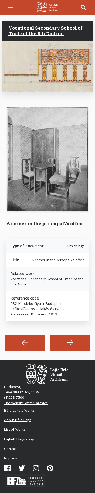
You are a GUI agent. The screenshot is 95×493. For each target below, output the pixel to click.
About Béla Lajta (17, 419)
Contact (10, 448)
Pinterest (50, 468)
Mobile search (83, 7)
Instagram (36, 468)
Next (70, 343)
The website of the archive (26, 402)
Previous (25, 343)
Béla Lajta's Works (19, 410)
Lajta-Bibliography (19, 439)
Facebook (7, 468)
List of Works (15, 429)
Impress (11, 458)
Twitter (21, 468)
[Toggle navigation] (10, 7)
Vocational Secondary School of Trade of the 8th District (45, 30)
